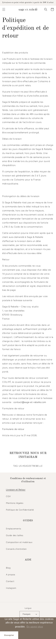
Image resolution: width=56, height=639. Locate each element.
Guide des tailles (14, 535)
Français (26, 614)
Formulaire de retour (13, 429)
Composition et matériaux (19, 542)
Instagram (11, 588)
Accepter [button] (9, 635)
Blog (8, 568)
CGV (8, 496)
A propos (10, 574)
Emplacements (13, 528)
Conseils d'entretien (16, 549)
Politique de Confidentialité (20, 510)
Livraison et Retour (15, 489)
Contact (10, 581)
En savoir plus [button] (35, 626)
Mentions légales (14, 503)
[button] (3, 9)
